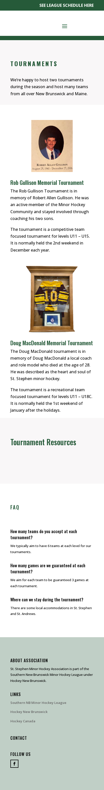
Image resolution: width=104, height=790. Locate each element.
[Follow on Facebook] (14, 764)
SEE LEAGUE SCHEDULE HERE (66, 5)
